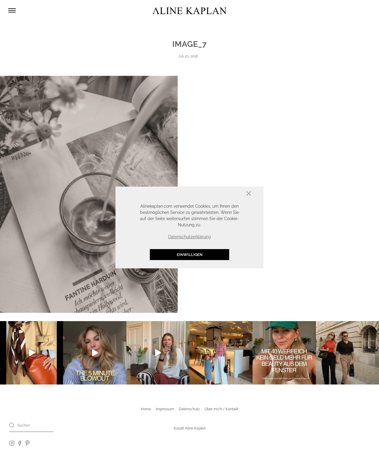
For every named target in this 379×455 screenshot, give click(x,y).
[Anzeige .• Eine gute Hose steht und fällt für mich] (158, 352)
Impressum (165, 409)
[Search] (12, 425)
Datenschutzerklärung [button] (189, 236)
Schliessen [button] (230, 194)
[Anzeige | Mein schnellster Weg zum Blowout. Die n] (94, 352)
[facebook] (19, 442)
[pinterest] (28, 442)
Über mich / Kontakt (221, 409)
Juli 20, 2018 (188, 56)
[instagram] (12, 442)
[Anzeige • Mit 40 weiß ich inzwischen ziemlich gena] (284, 352)
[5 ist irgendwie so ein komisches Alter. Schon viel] (221, 352)
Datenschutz (189, 409)
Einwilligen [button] (190, 254)
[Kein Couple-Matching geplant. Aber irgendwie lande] (347, 352)
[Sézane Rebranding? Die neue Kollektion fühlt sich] (31, 352)
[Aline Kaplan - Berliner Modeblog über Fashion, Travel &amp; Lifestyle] (189, 10)
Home (146, 409)
